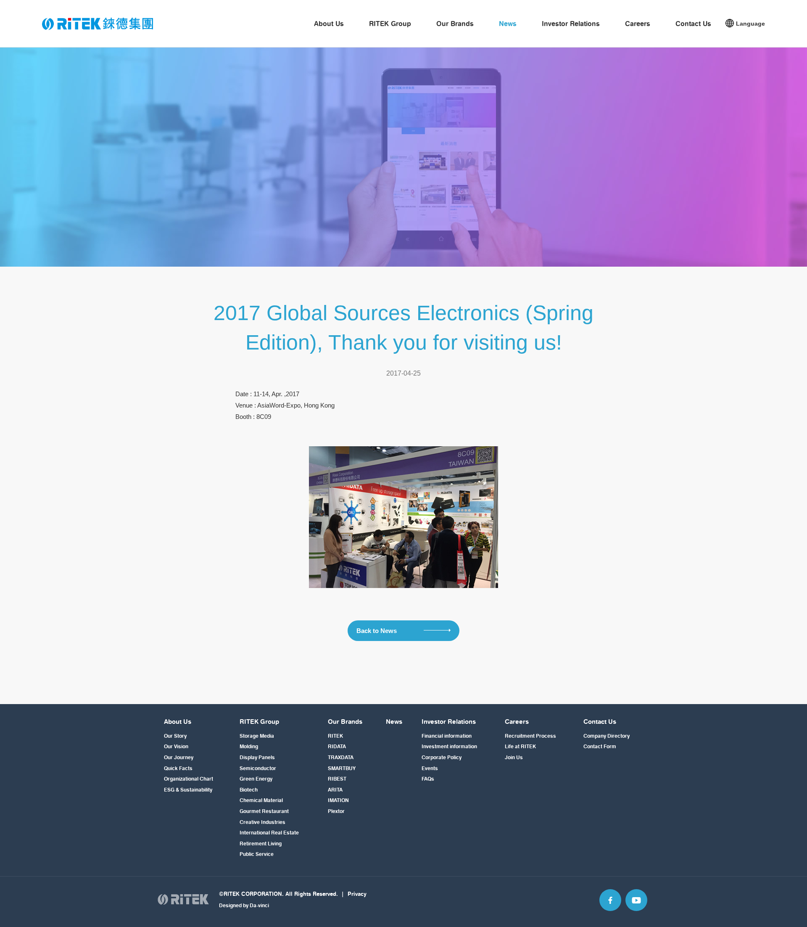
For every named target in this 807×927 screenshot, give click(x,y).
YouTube (636, 900)
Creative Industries (262, 822)
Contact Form (599, 746)
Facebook (610, 900)
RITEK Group (390, 23)
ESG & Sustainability (188, 790)
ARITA (335, 790)
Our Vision (176, 746)
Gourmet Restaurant (264, 811)
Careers (637, 23)
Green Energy (256, 779)
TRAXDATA (340, 757)
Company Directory (606, 736)
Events (430, 768)
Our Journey (178, 757)
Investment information (449, 746)
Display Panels (257, 757)
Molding (249, 746)
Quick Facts (178, 768)
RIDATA (337, 746)
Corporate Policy (442, 757)
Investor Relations (571, 23)
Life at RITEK (520, 746)
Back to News (377, 630)
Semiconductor (258, 768)
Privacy (357, 893)
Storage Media (257, 736)
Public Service (257, 854)
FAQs (428, 779)
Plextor (336, 811)
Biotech (249, 790)
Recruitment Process (530, 736)
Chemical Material (261, 800)
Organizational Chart (188, 779)
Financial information (447, 736)
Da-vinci (259, 905)
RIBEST (337, 779)
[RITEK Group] (97, 24)
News (508, 23)
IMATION (338, 800)
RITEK (335, 736)
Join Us (514, 757)
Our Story (175, 736)
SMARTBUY (342, 768)
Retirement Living (261, 843)
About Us (329, 23)
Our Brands (455, 23)
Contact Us (693, 23)
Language (750, 23)
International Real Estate (269, 832)
